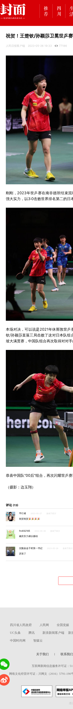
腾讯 (31, 632)
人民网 (44, 625)
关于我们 (42, 654)
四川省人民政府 (21, 625)
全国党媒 (63, 625)
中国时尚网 (18, 640)
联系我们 (67, 654)
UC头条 (15, 632)
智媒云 (38, 640)
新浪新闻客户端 (53, 632)
